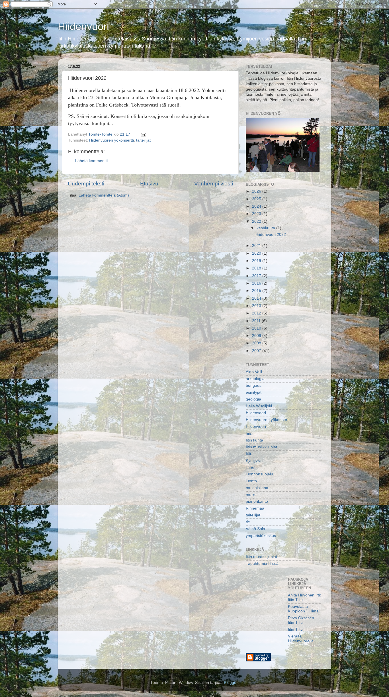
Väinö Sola (255, 529)
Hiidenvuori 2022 (270, 234)
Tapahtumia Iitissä (262, 563)
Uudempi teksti (86, 184)
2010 (257, 328)
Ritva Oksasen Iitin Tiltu (301, 620)
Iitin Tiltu (295, 629)
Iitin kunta (254, 440)
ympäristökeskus (261, 536)
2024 (257, 206)
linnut (250, 467)
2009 (257, 336)
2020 (257, 253)
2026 (257, 191)
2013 (257, 306)
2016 (257, 283)
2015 (257, 291)
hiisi (249, 433)
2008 (257, 343)
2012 (257, 313)
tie (248, 522)
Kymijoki (253, 460)
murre (251, 494)
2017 (257, 276)
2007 (257, 351)
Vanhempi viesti (213, 184)
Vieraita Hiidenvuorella (301, 638)
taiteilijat (143, 140)
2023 (257, 214)
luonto (251, 481)
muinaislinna (257, 488)
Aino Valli (254, 372)
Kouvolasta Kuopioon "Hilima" (304, 608)
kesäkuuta (266, 228)
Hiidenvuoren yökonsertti (111, 140)
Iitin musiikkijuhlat (261, 447)
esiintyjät (253, 392)
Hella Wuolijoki (259, 406)
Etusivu (149, 184)
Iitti (248, 453)
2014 (257, 298)
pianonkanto (257, 501)
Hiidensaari (256, 413)
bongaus (253, 385)
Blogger (231, 682)
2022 (257, 221)
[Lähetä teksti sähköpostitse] (143, 134)
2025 (257, 199)
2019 (257, 261)
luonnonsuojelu (259, 474)
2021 (257, 246)
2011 (257, 321)
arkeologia (255, 379)
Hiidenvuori (83, 26)
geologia (253, 399)
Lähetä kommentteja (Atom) (104, 195)
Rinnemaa (255, 508)
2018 (257, 268)
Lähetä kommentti (91, 161)
